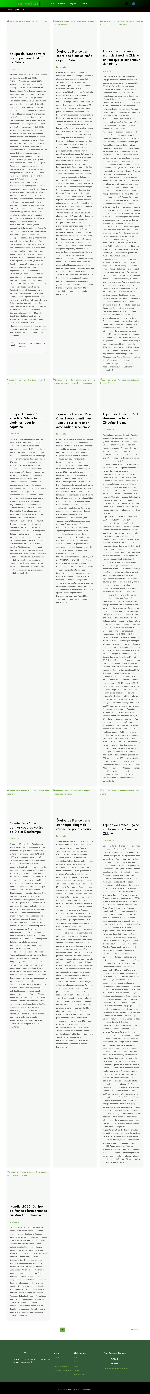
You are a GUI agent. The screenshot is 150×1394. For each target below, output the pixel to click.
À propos (57, 1362)
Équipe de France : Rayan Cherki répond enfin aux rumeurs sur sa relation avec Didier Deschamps (74, 420)
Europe (76, 1358)
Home (9, 10)
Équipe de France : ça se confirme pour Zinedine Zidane (121, 829)
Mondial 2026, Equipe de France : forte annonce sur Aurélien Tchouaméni (28, 1210)
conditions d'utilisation (61, 1366)
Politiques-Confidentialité (62, 1370)
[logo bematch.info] (32, 1353)
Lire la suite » (15, 69)
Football (77, 1362)
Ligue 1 (76, 1366)
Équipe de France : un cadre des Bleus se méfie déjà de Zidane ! (74, 55)
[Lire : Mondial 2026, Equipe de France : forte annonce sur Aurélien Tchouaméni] (28, 1185)
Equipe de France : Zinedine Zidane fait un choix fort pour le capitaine (26, 420)
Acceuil (56, 1358)
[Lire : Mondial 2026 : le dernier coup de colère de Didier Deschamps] (28, 802)
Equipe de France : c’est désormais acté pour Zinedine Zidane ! (120, 418)
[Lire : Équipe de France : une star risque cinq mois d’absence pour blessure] (74, 801)
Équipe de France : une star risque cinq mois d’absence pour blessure (74, 824)
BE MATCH (28, 4)
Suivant (135, 1330)
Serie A (76, 1370)
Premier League (79, 1374)
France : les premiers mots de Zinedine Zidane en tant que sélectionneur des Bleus (121, 57)
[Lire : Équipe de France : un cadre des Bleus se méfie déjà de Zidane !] (74, 32)
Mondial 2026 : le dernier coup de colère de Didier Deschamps (26, 827)
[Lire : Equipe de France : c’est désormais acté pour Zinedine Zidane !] (121, 392)
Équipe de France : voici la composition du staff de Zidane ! (27, 58)
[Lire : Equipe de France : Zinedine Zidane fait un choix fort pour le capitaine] (28, 392)
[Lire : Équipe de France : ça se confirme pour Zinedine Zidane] (121, 803)
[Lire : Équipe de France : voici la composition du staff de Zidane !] (28, 33)
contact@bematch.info (116, 1368)
